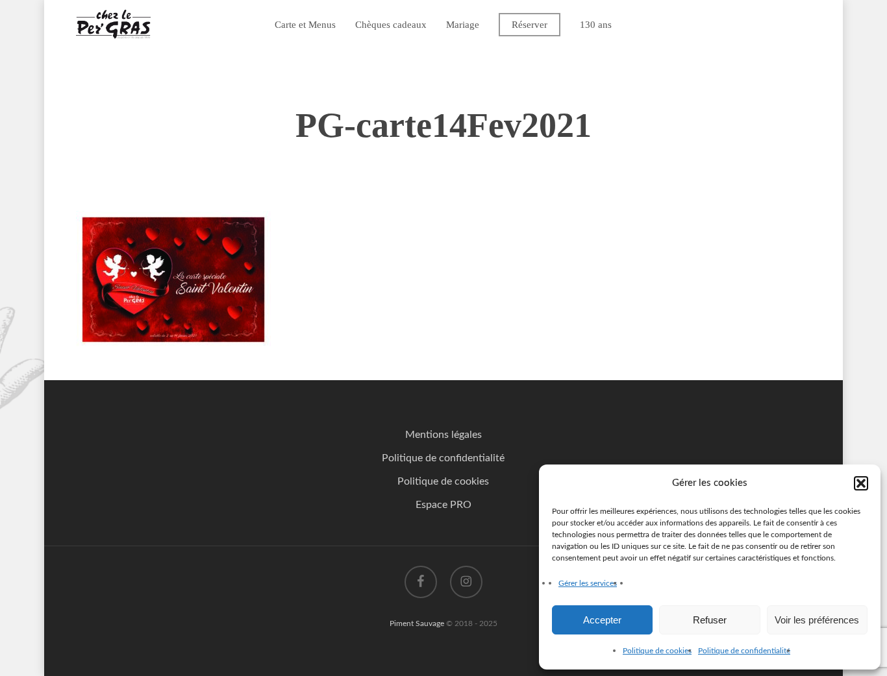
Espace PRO (443, 505)
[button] (861, 483)
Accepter (602, 619)
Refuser (710, 619)
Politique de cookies (657, 651)
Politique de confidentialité (744, 651)
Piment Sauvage (417, 623)
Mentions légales (443, 434)
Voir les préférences (817, 619)
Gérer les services (587, 583)
